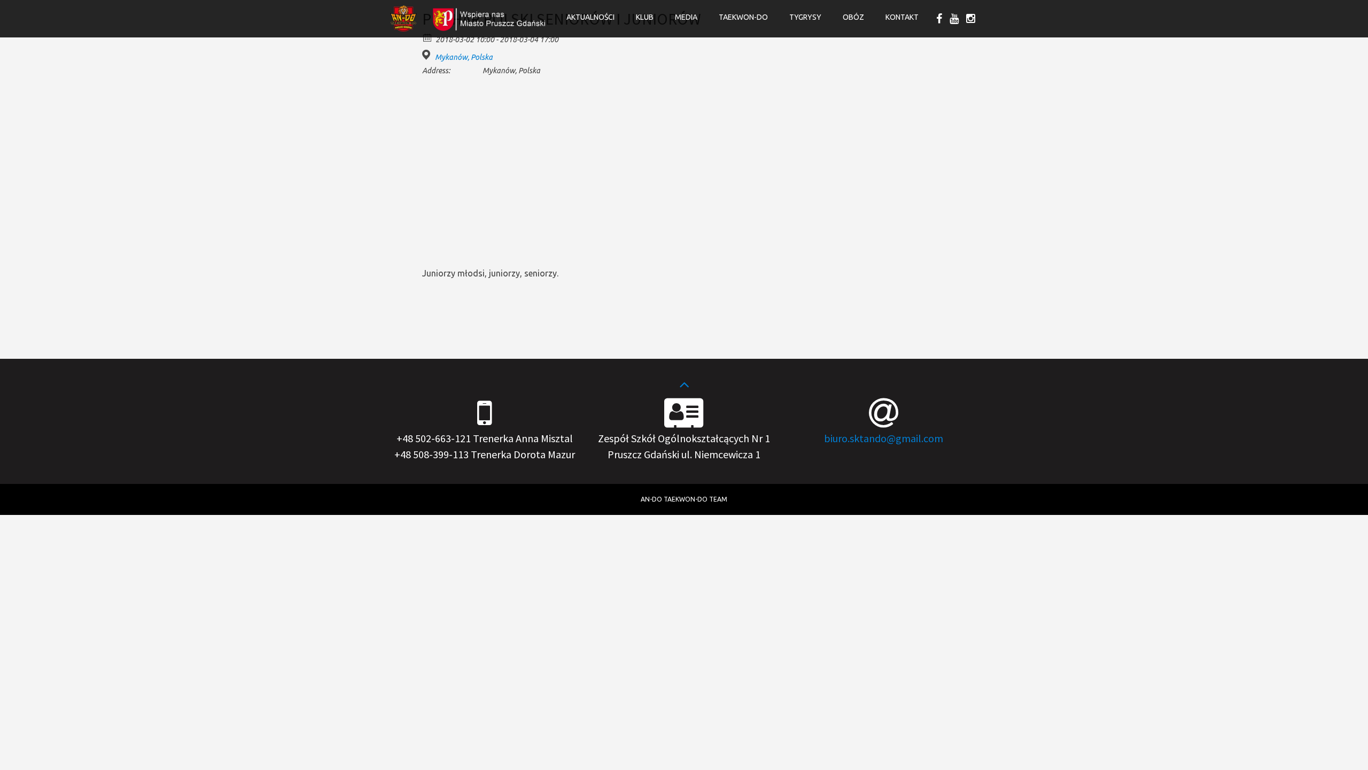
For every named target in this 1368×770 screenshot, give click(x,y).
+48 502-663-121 (434, 438)
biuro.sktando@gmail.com (883, 438)
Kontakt (902, 17)
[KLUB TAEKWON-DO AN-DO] (403, 28)
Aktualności (590, 17)
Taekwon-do (743, 17)
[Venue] (427, 55)
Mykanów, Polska (464, 57)
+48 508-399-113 (431, 454)
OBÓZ (853, 17)
